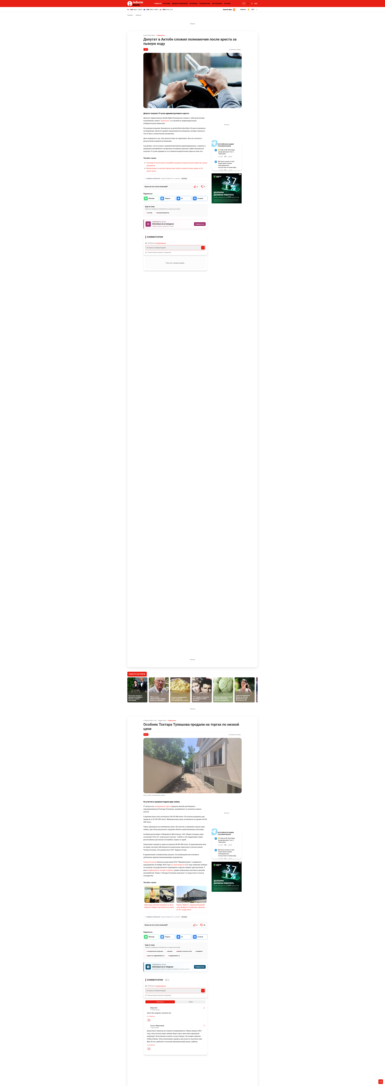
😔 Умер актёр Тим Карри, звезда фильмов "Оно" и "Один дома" (226, 152)
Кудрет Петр (162, 720)
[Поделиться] (380, 1081)
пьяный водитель (163, 213)
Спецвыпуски (204, 3)
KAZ (256, 3)
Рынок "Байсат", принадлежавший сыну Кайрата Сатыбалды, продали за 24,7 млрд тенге (190, 907)
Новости (158, 3)
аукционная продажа (155, 951)
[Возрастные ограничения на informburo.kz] (244, 3)
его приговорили (178, 865)
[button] (249, 9)
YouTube (227, 3)
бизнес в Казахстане (184, 951)
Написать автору (235, 49)
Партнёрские (217, 3)
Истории (166, 3)
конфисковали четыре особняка (160, 870)
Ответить (151, 1016)
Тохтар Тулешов (149, 862)
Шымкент (199, 951)
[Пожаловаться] (204, 1008)
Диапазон (165, 121)
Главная (130, 15)
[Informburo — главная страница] (135, 3)
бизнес (170, 951)
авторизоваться (161, 243)
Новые (191, 1002)
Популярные (160, 1002)
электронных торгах (162, 806)
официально (161, 35)
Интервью (193, 3)
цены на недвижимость (156, 956)
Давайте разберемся (180, 3)
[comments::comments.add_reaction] (149, 1020)
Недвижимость (174, 956)
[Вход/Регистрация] (252, 3)
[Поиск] (248, 3)
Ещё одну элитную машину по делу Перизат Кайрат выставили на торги (159, 906)
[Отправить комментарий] (203, 248)
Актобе (149, 213)
